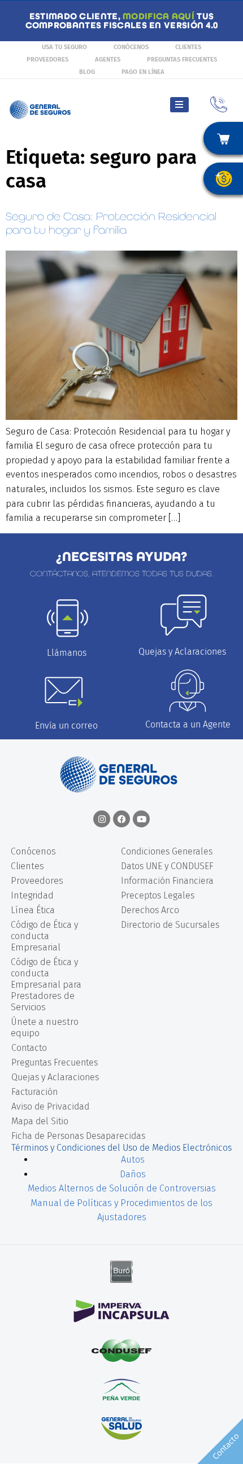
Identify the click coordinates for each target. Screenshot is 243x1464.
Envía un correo (66, 725)
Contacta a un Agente (188, 724)
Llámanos (66, 652)
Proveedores (47, 59)
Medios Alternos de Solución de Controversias (122, 1188)
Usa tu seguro (64, 47)
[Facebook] (121, 818)
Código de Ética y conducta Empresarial (44, 936)
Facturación (34, 1091)
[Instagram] (101, 818)
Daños (133, 1174)
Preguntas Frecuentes (182, 59)
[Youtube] (141, 818)
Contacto (29, 1047)
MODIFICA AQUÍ (158, 16)
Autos (133, 1159)
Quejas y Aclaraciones (182, 651)
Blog (87, 72)
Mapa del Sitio (39, 1121)
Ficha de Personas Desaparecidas (78, 1135)
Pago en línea (143, 72)
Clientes (188, 47)
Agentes (107, 59)
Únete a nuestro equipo (45, 1027)
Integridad (32, 895)
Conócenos (131, 47)
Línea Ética (33, 910)
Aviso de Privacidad (50, 1106)
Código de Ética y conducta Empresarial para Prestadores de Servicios (46, 984)
